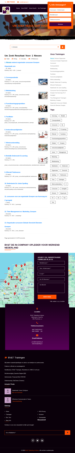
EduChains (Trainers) (18, 380)
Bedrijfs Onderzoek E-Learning (58, 82)
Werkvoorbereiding (55, 79)
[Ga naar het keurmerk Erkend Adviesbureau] (37, 440)
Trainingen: (61, 179)
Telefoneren (63, 175)
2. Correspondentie (11, 77)
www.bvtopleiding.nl (37, 343)
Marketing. (54, 156)
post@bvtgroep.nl (24, 2)
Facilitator (53, 74)
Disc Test (8, 417)
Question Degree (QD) (20, 373)
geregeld (64, 188)
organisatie (63, 193)
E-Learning (63, 129)
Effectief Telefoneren (55, 85)
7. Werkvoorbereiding (12, 142)
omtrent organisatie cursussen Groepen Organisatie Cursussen (58, 61)
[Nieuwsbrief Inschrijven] (67, 432)
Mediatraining (53, 68)
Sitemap (7, 406)
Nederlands (55, 166)
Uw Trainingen (42, 8)
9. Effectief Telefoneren (12, 172)
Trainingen (8, 414)
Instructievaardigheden (56, 77)
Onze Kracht (32, 8)
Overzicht (64, 170)
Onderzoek (65, 166)
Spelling (54, 175)
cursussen (54, 188)
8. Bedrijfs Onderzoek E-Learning (16, 156)
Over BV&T (24, 8)
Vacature (41, 414)
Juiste (53, 152)
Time (53, 179)
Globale (54, 143)
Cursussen (54, 125)
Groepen (62, 143)
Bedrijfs (63, 116)
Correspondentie (54, 66)
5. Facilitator (9, 116)
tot (52, 197)
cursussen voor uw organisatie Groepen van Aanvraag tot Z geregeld (58, 93)
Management (62, 152)
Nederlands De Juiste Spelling (58, 87)
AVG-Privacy (42, 411)
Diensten (54, 129)
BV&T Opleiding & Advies (32, 450)
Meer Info (8, 420)
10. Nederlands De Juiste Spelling (16, 183)
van (64, 197)
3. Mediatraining (10, 90)
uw (58, 197)
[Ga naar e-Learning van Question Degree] (33, 440)
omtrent (54, 193)
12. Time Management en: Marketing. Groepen (20, 211)
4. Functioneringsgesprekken (15, 103)
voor (53, 202)
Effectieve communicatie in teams (21, 399)
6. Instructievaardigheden (13, 129)
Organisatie (55, 170)
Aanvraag (54, 116)
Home (18, 8)
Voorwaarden (42, 417)
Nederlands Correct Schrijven (20, 390)
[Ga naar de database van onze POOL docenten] (42, 440)
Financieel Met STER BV (19, 377)
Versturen (47, 297)
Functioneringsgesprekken (57, 71)
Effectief (54, 134)
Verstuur (60, 24)
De (62, 125)
